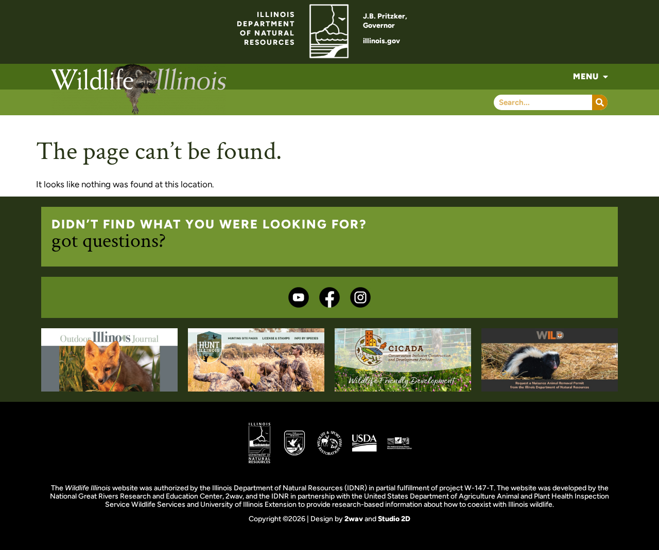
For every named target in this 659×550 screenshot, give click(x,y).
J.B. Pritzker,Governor (385, 21)
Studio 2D (394, 518)
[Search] (600, 102)
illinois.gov (381, 41)
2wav (353, 518)
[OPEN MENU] (605, 76)
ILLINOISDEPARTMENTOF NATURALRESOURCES (266, 28)
